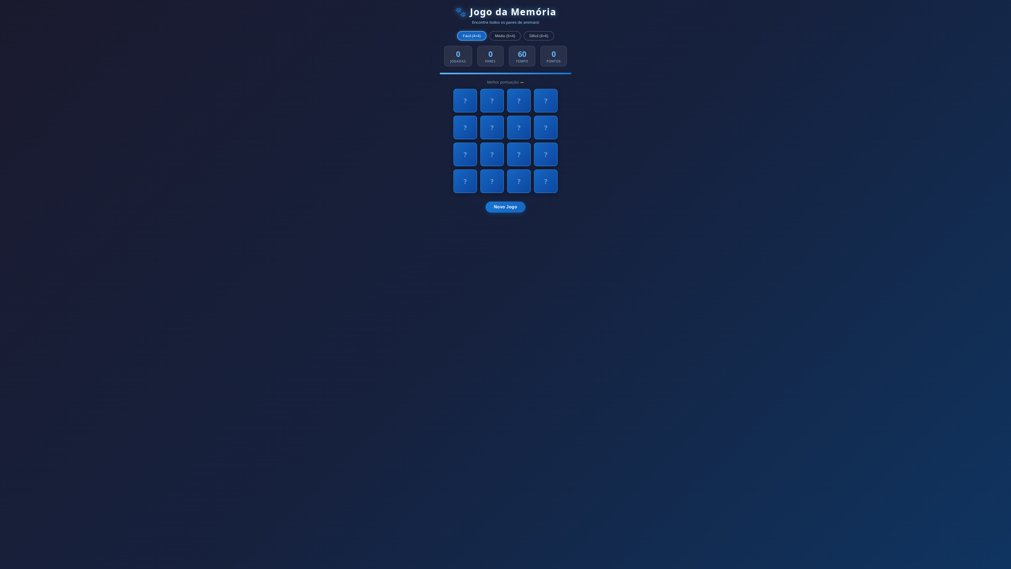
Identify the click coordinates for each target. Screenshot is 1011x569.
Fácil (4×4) (472, 36)
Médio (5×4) (505, 36)
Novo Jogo (505, 207)
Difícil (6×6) (538, 36)
